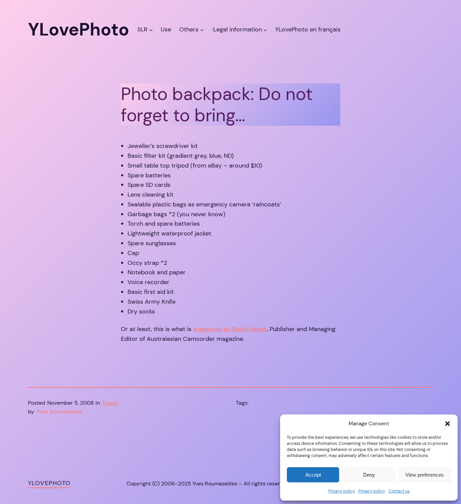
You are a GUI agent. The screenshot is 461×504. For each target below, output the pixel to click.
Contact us (399, 491)
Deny (369, 475)
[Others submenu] (202, 29)
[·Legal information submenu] (265, 29)
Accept (313, 475)
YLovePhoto (49, 483)
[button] (447, 423)
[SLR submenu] (151, 29)
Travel (109, 402)
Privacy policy (341, 491)
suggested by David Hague (230, 329)
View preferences (424, 475)
